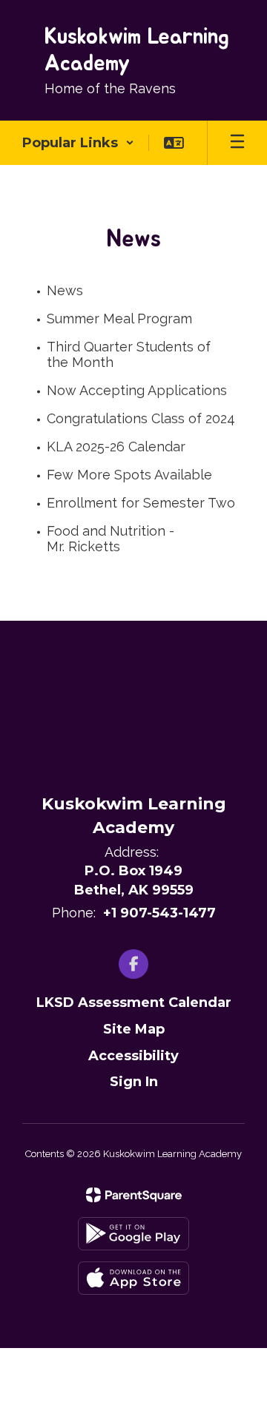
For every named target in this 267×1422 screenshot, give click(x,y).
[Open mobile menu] (237, 143)
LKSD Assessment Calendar (133, 1002)
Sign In (134, 1082)
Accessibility (133, 1056)
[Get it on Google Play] (133, 1233)
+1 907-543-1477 (159, 913)
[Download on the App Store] (133, 1278)
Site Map (134, 1029)
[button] (78, 143)
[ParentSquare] (133, 1195)
